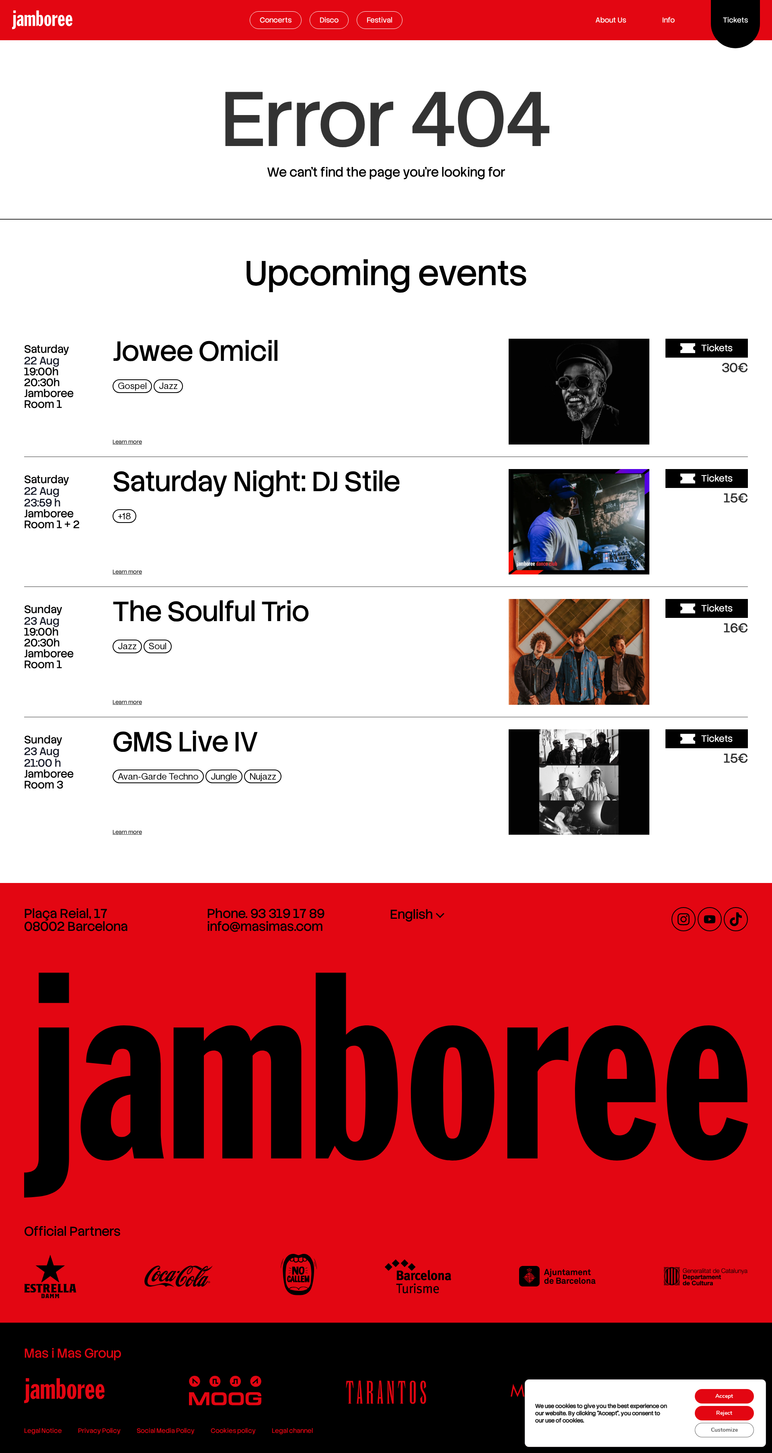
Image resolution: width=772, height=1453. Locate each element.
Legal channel (292, 1430)
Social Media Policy (166, 1430)
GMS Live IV (185, 742)
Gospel (132, 386)
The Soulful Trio (211, 611)
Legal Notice (43, 1430)
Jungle (224, 776)
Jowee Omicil (196, 351)
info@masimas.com (265, 926)
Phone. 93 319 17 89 (265, 913)
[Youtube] (710, 919)
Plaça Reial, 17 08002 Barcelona (76, 920)
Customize (724, 1430)
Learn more (127, 441)
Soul (157, 646)
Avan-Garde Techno (158, 776)
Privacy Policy (99, 1430)
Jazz (168, 386)
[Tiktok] (736, 919)
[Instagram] (683, 919)
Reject (724, 1413)
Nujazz (262, 776)
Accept (724, 1396)
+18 (124, 516)
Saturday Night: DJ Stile (256, 481)
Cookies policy (233, 1430)
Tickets (717, 348)
